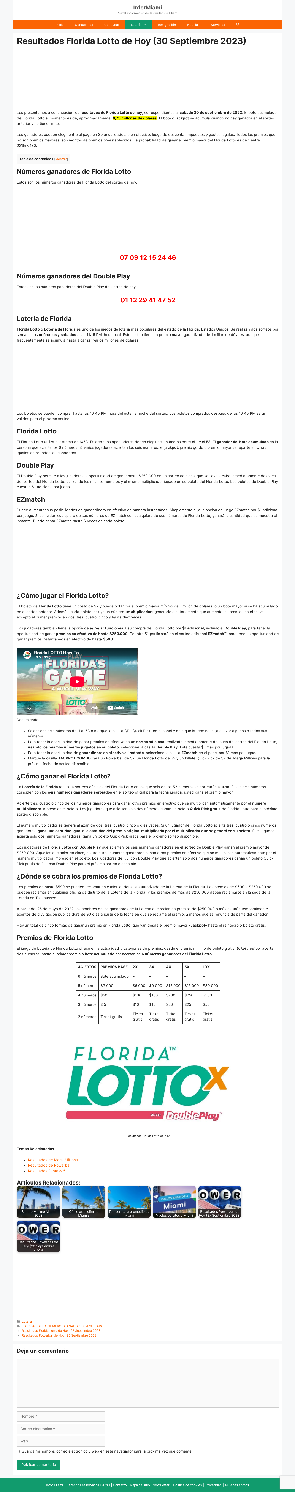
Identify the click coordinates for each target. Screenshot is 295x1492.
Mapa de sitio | (141, 1485)
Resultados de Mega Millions (53, 1160)
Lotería (136, 25)
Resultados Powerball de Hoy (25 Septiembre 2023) (60, 1335)
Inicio (60, 25)
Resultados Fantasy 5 (46, 1171)
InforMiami (147, 7)
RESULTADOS (95, 1326)
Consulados (84, 25)
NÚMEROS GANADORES (66, 1326)
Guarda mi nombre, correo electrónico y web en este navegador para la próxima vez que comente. (107, 1451)
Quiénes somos (237, 1485)
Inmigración (167, 25)
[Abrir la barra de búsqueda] (238, 24)
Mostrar (61, 159)
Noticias (193, 25)
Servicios (218, 25)
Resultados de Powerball (49, 1165)
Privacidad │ (215, 1485)
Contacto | (121, 1485)
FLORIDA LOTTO (34, 1326)
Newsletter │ (162, 1485)
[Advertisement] (148, 78)
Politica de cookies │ (189, 1485)
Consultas (112, 25)
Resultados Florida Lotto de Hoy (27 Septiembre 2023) (62, 1330)
